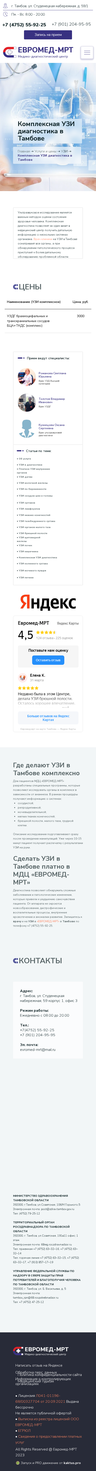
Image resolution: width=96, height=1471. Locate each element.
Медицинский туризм (36, 1381)
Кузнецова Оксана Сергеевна (52, 426)
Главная (24, 151)
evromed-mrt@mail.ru (37, 1049)
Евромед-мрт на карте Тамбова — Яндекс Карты (48, 729)
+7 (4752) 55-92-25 (24, 24)
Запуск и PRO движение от (51, 1463)
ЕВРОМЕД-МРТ (47, 1349)
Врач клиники (43, 239)
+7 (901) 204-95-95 (71, 24)
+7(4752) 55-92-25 (37, 1030)
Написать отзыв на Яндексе (38, 1365)
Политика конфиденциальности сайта (50, 1374)
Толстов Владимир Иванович (52, 400)
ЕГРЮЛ (24, 1430)
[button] (48, 34)
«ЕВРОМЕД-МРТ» (48, 921)
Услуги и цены (45, 151)
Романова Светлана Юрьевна (52, 374)
